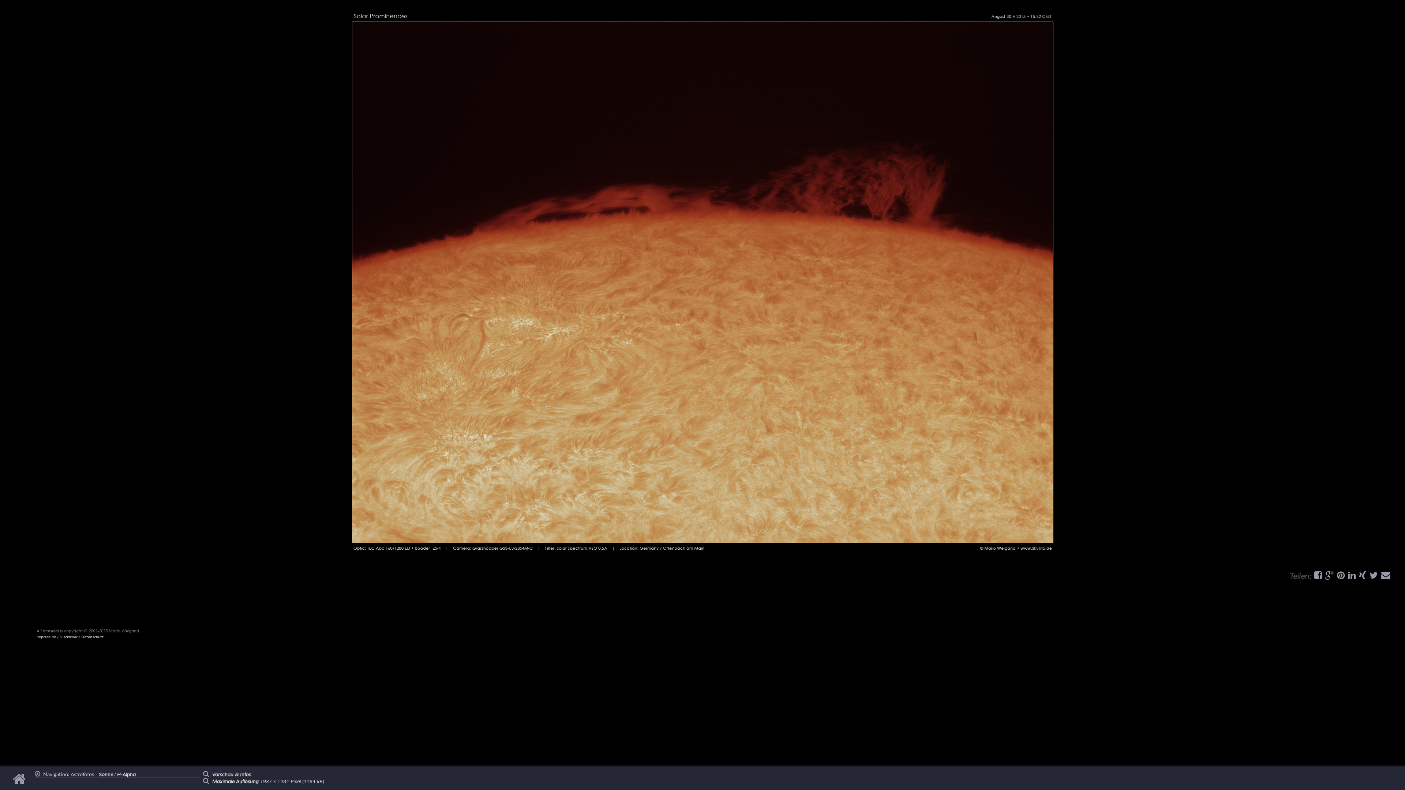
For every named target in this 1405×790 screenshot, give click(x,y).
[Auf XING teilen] (1361, 577)
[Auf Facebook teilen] (1317, 577)
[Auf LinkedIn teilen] (1351, 577)
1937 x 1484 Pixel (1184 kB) (268, 782)
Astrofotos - (92, 775)
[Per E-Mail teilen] (1384, 577)
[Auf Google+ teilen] (1328, 577)
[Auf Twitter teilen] (1373, 577)
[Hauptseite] (20, 783)
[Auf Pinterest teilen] (1340, 577)
